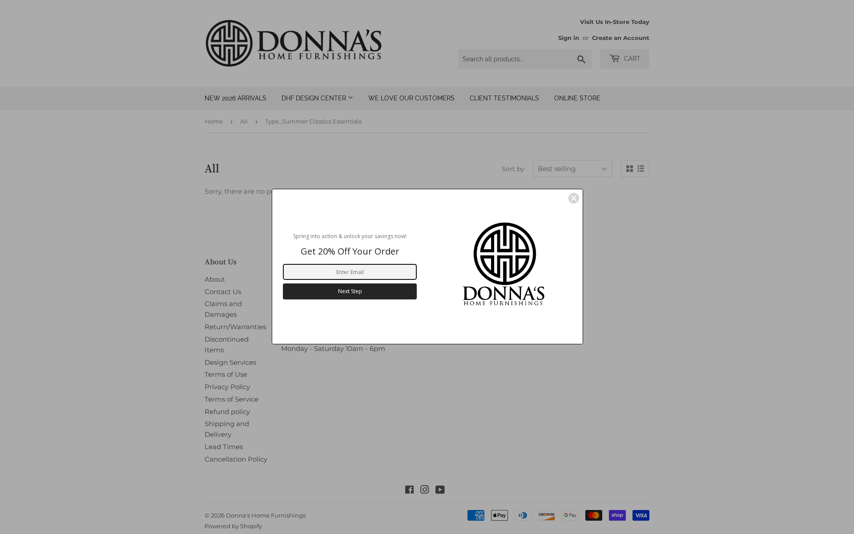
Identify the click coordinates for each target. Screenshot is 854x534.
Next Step (350, 291)
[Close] (573, 198)
